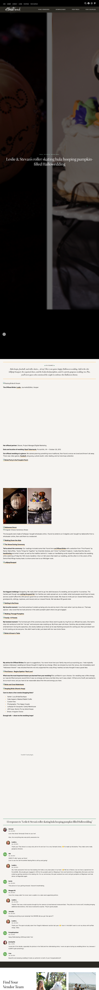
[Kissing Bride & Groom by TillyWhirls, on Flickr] (11, 383)
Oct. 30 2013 (15, 902)
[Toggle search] (85, 3)
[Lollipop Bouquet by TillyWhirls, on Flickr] (9, 562)
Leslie (19, 387)
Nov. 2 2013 (12, 944)
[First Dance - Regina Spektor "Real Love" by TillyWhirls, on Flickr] (18, 671)
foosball (23, 456)
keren (10, 881)
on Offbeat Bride (60, 548)
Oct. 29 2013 (12, 831)
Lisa (10, 953)
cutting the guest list (27, 594)
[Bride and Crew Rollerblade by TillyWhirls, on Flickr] (13, 684)
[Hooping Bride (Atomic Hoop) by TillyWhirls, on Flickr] (14, 689)
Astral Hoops (29, 709)
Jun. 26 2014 (12, 955)
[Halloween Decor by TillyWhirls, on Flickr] (10, 527)
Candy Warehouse (29, 707)
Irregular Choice (17, 712)
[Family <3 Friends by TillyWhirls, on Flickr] (10, 618)
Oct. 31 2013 (12, 934)
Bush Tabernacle (30, 449)
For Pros (26, 4)
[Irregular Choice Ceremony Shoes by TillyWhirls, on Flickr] (15, 530)
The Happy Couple (23, 704)
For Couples (34, 4)
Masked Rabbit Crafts (24, 699)
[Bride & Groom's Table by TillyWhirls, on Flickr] (11, 633)
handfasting (7, 553)
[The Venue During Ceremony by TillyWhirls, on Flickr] (14, 544)
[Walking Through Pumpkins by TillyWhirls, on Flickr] (13, 614)
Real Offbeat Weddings (49, 154)
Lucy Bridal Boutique (19, 697)
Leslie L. (14, 842)
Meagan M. (12, 890)
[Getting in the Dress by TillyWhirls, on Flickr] (10, 603)
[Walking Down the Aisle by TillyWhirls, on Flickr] (12, 540)
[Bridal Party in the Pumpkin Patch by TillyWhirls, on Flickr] (15, 460)
